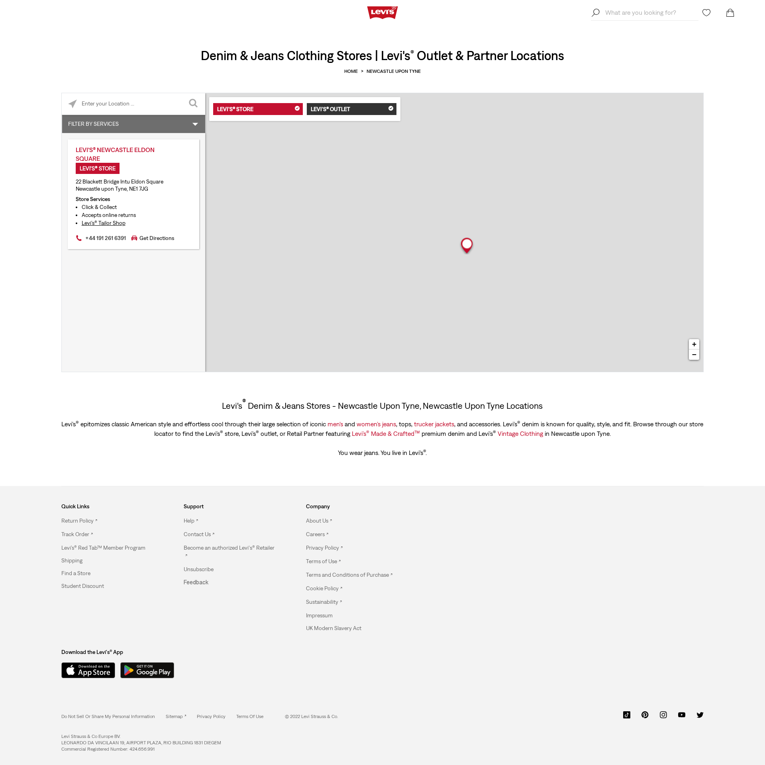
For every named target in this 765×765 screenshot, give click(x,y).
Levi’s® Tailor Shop (104, 223)
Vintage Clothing (520, 433)
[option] (107, 521)
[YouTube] (681, 717)
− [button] (694, 354)
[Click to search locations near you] (73, 104)
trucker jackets (434, 423)
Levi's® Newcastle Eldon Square (115, 154)
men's (335, 423)
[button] (103, 548)
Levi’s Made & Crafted (386, 433)
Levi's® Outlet (330, 109)
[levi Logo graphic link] (382, 12)
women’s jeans (376, 423)
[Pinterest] (645, 717)
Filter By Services (93, 124)
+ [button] (694, 344)
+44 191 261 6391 (105, 238)
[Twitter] (700, 717)
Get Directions (156, 238)
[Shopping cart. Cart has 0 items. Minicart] (730, 13)
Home (351, 71)
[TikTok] (626, 717)
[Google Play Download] (147, 670)
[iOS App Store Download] (85, 670)
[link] (176, 716)
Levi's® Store (235, 109)
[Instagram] (663, 717)
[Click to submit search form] (194, 104)
